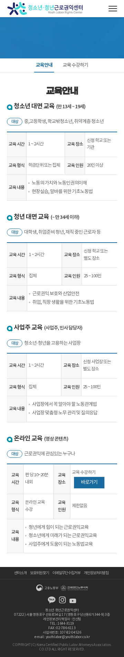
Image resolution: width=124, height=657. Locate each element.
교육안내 (44, 65)
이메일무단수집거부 (66, 573)
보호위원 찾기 (39, 573)
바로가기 (89, 482)
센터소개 (20, 573)
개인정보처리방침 (96, 573)
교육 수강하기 (75, 65)
